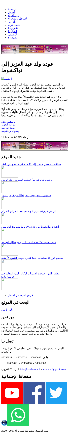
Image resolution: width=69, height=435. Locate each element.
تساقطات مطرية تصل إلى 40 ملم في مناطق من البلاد (31, 164)
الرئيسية (12, 9)
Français (12, 37)
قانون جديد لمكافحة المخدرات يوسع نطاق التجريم (28, 242)
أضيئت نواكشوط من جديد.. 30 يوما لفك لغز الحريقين (30, 226)
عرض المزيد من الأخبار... (21, 295)
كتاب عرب (14, 25)
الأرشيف (12, 34)
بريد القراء (13, 15)
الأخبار (11, 12)
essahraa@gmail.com (54, 369)
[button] (3, 3)
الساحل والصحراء (17, 18)
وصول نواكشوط (10, 130)
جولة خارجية (8, 127)
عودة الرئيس (8, 121)
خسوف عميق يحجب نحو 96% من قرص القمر (26, 195)
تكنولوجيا (13, 28)
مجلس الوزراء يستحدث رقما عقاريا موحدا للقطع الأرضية (32, 257)
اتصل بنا (12, 31)
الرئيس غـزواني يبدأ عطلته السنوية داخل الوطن (27, 179)
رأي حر (12, 21)
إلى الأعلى (7, 309)
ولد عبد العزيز (9, 124)
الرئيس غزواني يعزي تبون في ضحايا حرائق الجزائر (28, 211)
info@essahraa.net (30, 369)
